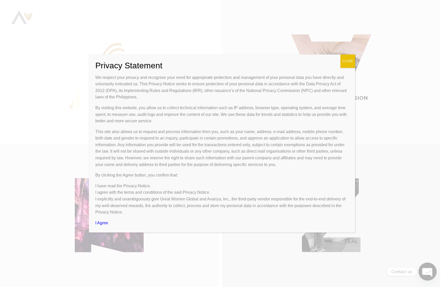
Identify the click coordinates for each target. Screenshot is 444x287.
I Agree (101, 223)
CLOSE (348, 61)
